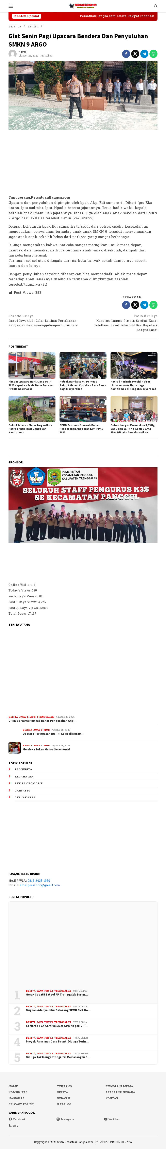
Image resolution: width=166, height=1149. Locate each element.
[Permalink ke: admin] (13, 54)
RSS (15, 1125)
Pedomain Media (119, 1086)
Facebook (19, 1119)
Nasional (16, 1098)
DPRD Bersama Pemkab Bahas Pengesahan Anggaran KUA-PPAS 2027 (81, 428)
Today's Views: (20, 590)
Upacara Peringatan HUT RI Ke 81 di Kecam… (53, 734)
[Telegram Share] (144, 54)
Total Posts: (18, 613)
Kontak (111, 1098)
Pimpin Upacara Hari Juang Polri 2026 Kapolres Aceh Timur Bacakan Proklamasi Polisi (31, 385)
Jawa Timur (27, 717)
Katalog (64, 1104)
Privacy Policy (21, 1104)
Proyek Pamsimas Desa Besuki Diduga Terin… (57, 1041)
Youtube (114, 1119)
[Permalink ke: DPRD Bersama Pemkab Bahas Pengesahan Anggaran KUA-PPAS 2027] (83, 409)
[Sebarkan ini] (126, 54)
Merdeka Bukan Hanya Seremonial (46, 749)
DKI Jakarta (25, 797)
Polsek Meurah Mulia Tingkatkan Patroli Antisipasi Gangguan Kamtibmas (30, 428)
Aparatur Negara (120, 1092)
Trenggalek (45, 717)
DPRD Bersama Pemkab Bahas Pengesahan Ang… (42, 721)
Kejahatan (24, 776)
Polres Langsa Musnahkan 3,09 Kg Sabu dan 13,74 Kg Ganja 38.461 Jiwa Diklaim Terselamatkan (133, 428)
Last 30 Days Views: (24, 608)
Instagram (67, 1119)
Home (13, 1086)
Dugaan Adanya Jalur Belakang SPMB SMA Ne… (58, 1010)
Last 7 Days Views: (23, 602)
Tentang (64, 1086)
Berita (13, 717)
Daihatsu (22, 790)
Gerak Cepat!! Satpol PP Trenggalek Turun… (57, 994)
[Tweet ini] (135, 54)
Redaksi (63, 1098)
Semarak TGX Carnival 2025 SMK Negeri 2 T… (56, 1026)
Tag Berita (23, 769)
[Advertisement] (83, 162)
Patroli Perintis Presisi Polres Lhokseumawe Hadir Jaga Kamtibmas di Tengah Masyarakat (133, 385)
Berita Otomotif (29, 783)
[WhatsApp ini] (153, 54)
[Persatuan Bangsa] (83, 6)
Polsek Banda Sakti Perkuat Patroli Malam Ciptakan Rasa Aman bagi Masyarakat (83, 385)
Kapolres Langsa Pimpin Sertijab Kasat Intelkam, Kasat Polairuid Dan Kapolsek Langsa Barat (126, 323)
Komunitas (18, 1092)
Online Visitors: (21, 585)
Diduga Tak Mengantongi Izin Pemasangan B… (58, 1057)
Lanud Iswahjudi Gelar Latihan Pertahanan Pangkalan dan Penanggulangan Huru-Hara (43, 321)
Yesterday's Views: (23, 596)
